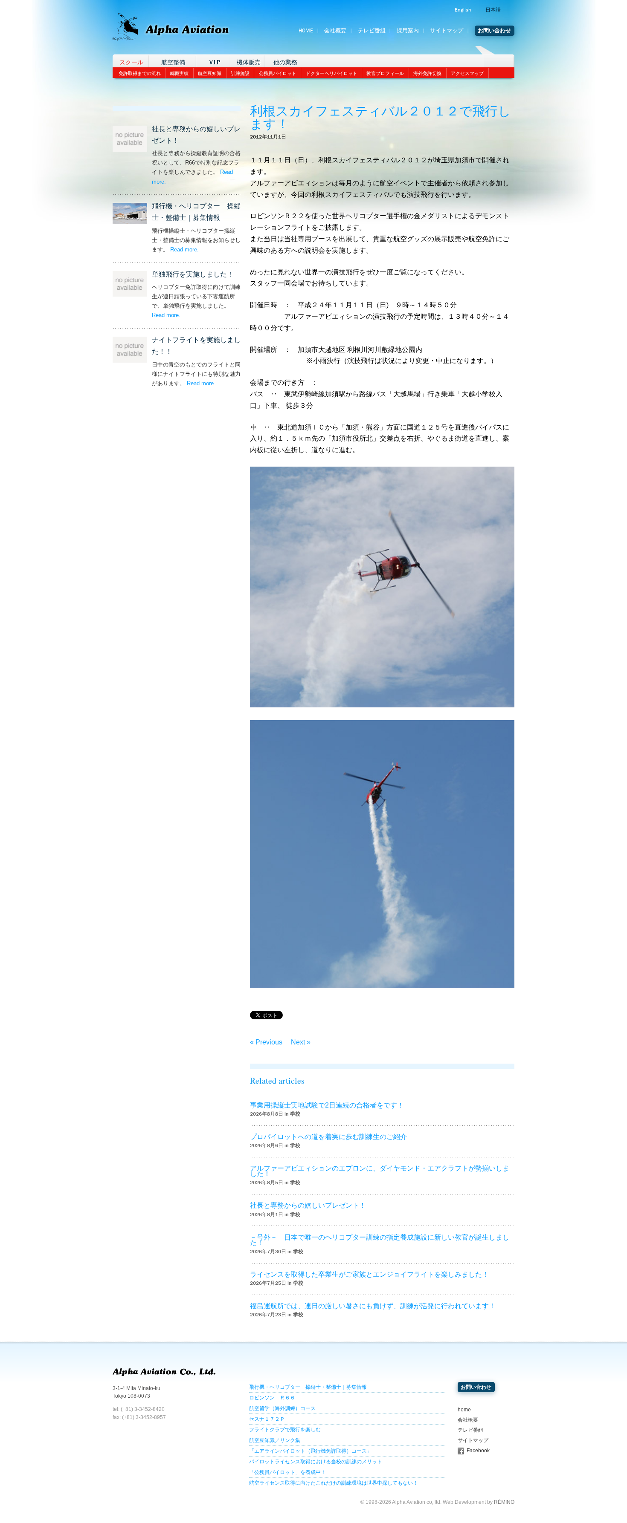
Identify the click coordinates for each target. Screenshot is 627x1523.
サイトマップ (446, 31)
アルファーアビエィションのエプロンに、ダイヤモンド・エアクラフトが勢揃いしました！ (379, 1171)
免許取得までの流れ (140, 73)
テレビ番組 (372, 31)
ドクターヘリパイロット (331, 73)
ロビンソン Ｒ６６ (272, 1398)
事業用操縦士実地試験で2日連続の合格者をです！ (327, 1105)
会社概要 (335, 31)
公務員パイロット (277, 73)
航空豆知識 (209, 73)
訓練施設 (240, 73)
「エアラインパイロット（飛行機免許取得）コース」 (310, 1451)
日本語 (493, 10)
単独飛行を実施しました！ (193, 274)
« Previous (266, 1042)
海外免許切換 (427, 73)
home (464, 1410)
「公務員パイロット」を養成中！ (287, 1472)
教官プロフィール (385, 73)
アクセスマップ (467, 73)
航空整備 (173, 62)
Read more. (184, 249)
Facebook (478, 1451)
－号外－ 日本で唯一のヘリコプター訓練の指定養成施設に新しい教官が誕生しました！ (379, 1240)
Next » (301, 1042)
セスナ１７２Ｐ (267, 1419)
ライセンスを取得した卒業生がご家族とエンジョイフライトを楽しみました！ (369, 1274)
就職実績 (179, 73)
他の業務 (285, 62)
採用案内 (408, 31)
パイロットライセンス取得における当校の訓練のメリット (315, 1462)
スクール (131, 62)
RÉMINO (504, 1502)
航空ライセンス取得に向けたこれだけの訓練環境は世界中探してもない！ (333, 1483)
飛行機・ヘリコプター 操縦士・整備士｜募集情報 (308, 1387)
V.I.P (214, 62)
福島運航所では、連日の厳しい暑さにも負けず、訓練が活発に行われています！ (373, 1306)
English (463, 10)
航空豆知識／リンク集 (274, 1440)
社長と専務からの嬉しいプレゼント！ (308, 1205)
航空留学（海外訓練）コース (282, 1408)
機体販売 (249, 62)
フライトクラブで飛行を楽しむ (285, 1430)
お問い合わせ (494, 31)
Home (306, 31)
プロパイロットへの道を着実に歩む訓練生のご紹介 (328, 1136)
